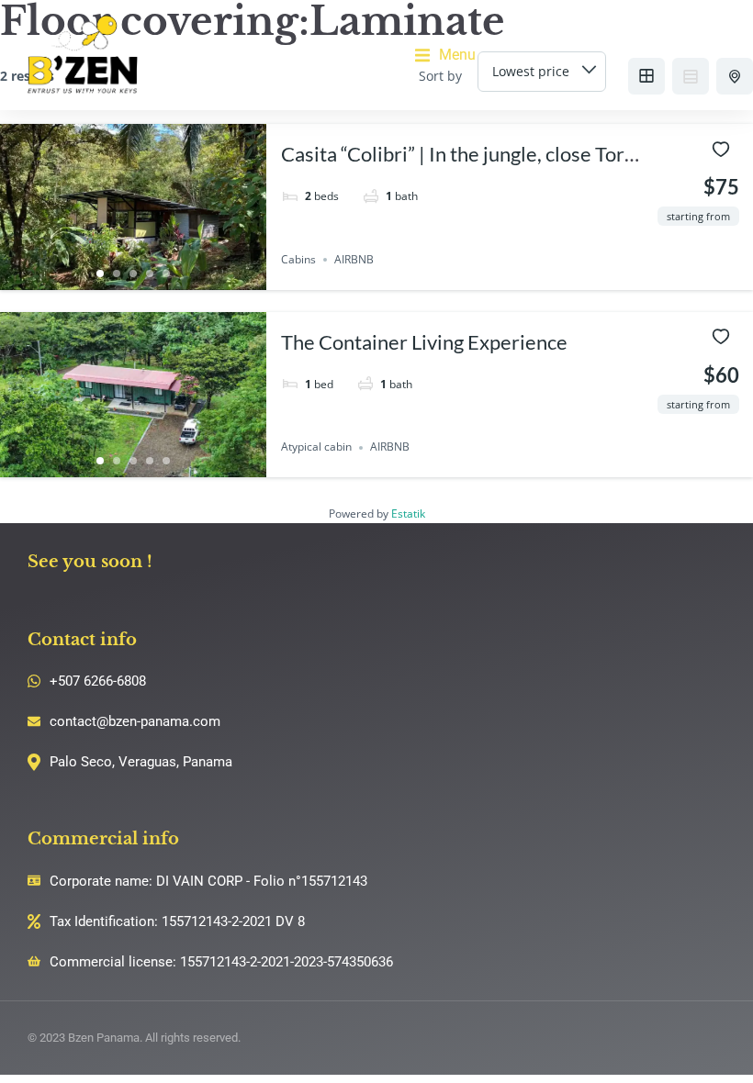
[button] (445, 55)
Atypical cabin (316, 447)
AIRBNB (354, 259)
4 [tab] (149, 273)
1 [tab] (100, 273)
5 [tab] (166, 273)
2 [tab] (116, 273)
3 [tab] (133, 273)
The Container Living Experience (424, 341)
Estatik (408, 513)
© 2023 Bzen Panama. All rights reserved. (134, 1037)
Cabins (298, 259)
